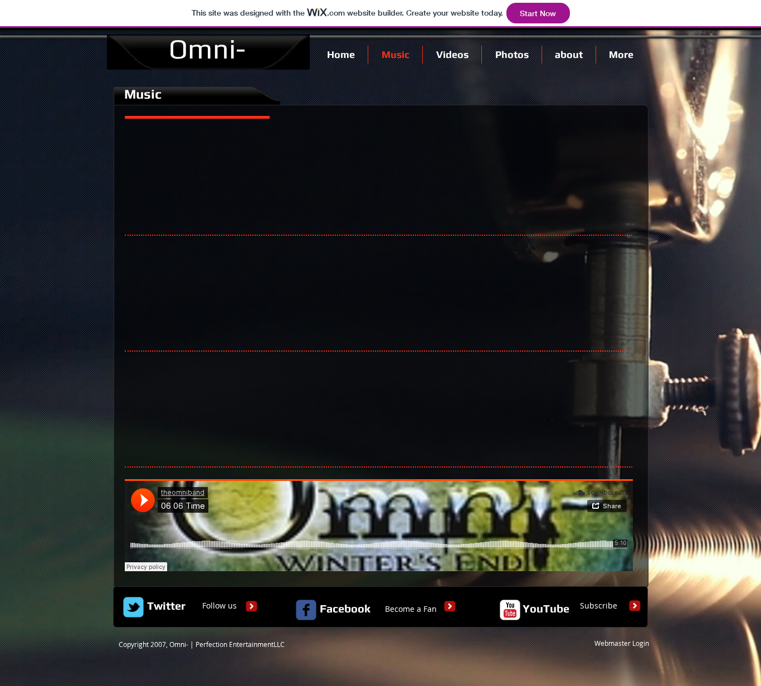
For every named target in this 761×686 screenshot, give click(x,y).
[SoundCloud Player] (379, 177)
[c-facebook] (306, 610)
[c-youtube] (510, 610)
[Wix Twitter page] (133, 607)
